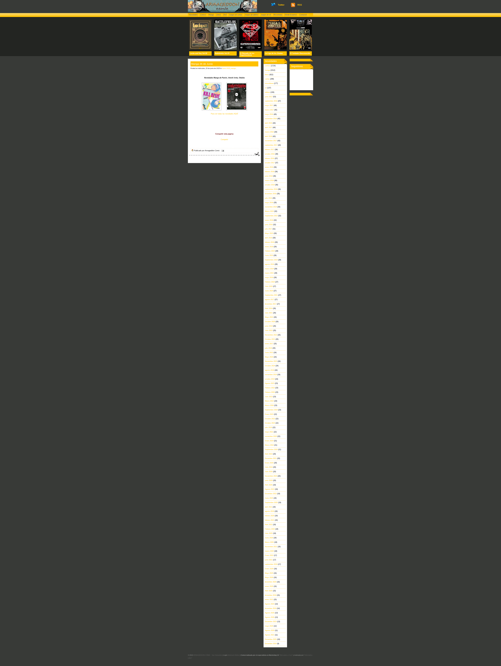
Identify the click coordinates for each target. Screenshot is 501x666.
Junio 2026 (269, 538)
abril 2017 (268, 127)
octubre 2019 (270, 379)
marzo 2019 (269, 269)
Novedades (193, 15)
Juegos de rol (266, 15)
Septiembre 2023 (271, 260)
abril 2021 (268, 507)
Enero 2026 (269, 569)
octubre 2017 (270, 163)
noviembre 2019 (271, 375)
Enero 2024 (269, 441)
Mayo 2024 (269, 357)
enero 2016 (269, 167)
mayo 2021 (269, 432)
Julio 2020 (269, 286)
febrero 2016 (269, 158)
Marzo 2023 (269, 211)
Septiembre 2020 (271, 449)
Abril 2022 (268, 525)
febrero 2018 (269, 172)
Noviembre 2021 (271, 547)
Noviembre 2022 (271, 335)
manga (233, 68)
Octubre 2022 (270, 419)
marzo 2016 (269, 132)
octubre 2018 (270, 185)
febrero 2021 (269, 520)
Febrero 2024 (270, 282)
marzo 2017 (269, 110)
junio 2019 (269, 326)
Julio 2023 (269, 397)
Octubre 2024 (270, 366)
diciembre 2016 (270, 194)
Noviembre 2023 (271, 361)
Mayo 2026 (269, 577)
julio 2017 (268, 229)
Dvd (224, 15)
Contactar (303, 15)
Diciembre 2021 (271, 458)
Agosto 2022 (269, 489)
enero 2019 (269, 247)
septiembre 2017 (271, 145)
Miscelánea (278, 15)
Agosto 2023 (269, 383)
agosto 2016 (269, 264)
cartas (267, 79)
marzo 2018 (269, 180)
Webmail (231, 655)
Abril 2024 (268, 308)
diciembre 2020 (270, 582)
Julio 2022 (269, 330)
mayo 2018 (269, 203)
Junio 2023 (269, 255)
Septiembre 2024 (271, 410)
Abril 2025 (268, 591)
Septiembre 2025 (271, 502)
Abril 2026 (268, 485)
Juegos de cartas (235, 15)
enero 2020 (269, 586)
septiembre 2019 (271, 564)
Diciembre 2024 (271, 644)
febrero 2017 (269, 150)
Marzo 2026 (269, 405)
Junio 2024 (269, 291)
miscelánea (269, 83)
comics (267, 66)
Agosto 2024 (269, 604)
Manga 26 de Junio (202, 64)
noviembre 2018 (271, 207)
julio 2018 (268, 348)
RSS (299, 5)
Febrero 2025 (270, 529)
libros (267, 75)
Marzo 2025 (269, 542)
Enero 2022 (269, 555)
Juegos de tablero (251, 15)
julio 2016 (268, 198)
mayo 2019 (269, 277)
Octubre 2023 (270, 423)
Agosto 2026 (269, 617)
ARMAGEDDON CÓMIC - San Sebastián (207, 655)
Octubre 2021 (270, 339)
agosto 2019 (269, 511)
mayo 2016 (269, 114)
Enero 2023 (269, 414)
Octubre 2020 (270, 322)
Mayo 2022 (269, 317)
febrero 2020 (269, 516)
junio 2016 (269, 225)
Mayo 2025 (269, 573)
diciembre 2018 (270, 595)
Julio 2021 (269, 313)
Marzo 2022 (269, 401)
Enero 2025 (269, 463)
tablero (267, 92)
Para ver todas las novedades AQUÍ (224, 114)
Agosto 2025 (269, 613)
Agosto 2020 (269, 630)
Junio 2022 (269, 352)
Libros (218, 15)
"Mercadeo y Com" (286, 655)
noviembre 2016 (271, 119)
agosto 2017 (269, 299)
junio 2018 (269, 176)
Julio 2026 (269, 472)
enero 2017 (269, 344)
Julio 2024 (269, 467)
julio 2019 (268, 427)
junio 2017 (269, 97)
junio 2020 (269, 480)
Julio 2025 (269, 533)
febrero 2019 (269, 242)
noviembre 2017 (271, 141)
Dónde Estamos (291, 15)
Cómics (203, 15)
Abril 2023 (268, 454)
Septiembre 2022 (271, 216)
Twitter (281, 5)
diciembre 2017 (270, 304)
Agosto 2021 (269, 635)
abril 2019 (268, 238)
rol (266, 88)
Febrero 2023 (270, 251)
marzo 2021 (269, 273)
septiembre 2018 (271, 189)
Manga (211, 15)
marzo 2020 (269, 551)
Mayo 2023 (269, 233)
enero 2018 (269, 220)
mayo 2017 (269, 105)
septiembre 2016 (271, 101)
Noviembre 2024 (271, 476)
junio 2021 (269, 560)
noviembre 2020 (271, 436)
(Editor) (237, 655)
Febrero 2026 (270, 392)
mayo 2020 (269, 626)
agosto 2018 (269, 370)
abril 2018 (268, 136)
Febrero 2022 (270, 388)
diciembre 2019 (270, 608)
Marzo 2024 (269, 445)
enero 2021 (269, 599)
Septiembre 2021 (271, 295)
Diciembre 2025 (271, 639)
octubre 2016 (270, 154)
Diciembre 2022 (271, 494)
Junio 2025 (226, 68)
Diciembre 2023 (271, 622)
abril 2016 (268, 123)
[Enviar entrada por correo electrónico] (222, 151)
